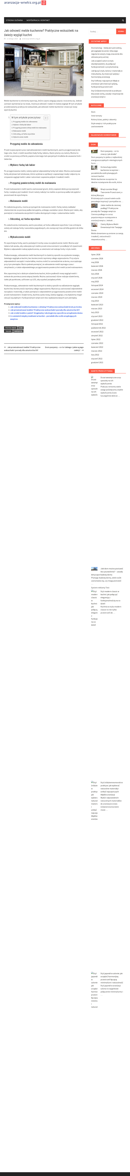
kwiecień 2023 (97, 304)
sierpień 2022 (97, 335)
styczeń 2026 (96, 277)
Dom (20, 328)
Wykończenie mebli (20, 137)
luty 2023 (95, 312)
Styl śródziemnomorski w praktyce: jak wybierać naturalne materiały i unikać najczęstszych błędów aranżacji (112, 788)
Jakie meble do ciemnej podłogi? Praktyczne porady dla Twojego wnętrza (106, 208)
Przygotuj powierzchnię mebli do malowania (29, 128)
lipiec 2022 (95, 339)
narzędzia (18, 331)
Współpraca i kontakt (38, 20)
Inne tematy (96, 115)
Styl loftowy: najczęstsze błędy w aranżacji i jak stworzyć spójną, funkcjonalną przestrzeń (105, 83)
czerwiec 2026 (97, 258)
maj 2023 (95, 300)
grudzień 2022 (97, 320)
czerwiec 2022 (97, 343)
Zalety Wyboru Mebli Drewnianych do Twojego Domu (106, 227)
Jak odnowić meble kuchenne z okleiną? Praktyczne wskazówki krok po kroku (46, 307)
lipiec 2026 (95, 254)
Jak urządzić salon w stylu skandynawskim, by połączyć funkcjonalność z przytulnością (104, 63)
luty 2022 (95, 354)
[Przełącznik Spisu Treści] (44, 118)
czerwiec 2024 (97, 293)
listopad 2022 (97, 324)
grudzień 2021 (97, 362)
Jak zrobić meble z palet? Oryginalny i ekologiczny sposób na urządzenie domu (46, 313)
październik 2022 (98, 327)
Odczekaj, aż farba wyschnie (24, 134)
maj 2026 (95, 262)
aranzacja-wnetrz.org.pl (31, 39)
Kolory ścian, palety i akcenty (103, 119)
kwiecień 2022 (97, 347)
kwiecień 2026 (97, 266)
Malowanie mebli (19, 131)
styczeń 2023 (96, 316)
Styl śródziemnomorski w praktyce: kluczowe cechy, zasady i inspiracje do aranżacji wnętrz (107, 93)
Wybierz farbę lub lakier (22, 124)
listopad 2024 (97, 285)
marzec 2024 (96, 297)
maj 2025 (95, 281)
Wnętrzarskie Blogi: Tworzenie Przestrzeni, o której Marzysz (106, 192)
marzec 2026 (96, 270)
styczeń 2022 (96, 358)
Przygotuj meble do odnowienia (25, 121)
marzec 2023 (96, 308)
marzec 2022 (96, 351)
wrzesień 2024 (97, 289)
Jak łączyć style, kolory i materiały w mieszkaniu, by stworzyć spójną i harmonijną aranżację (106, 73)
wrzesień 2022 (97, 331)
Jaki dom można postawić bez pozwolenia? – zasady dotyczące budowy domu (107, 571)
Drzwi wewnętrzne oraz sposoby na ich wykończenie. (111, 380)
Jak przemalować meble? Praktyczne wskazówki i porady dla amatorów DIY (45, 310)
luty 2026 (95, 273)
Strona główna (14, 20)
